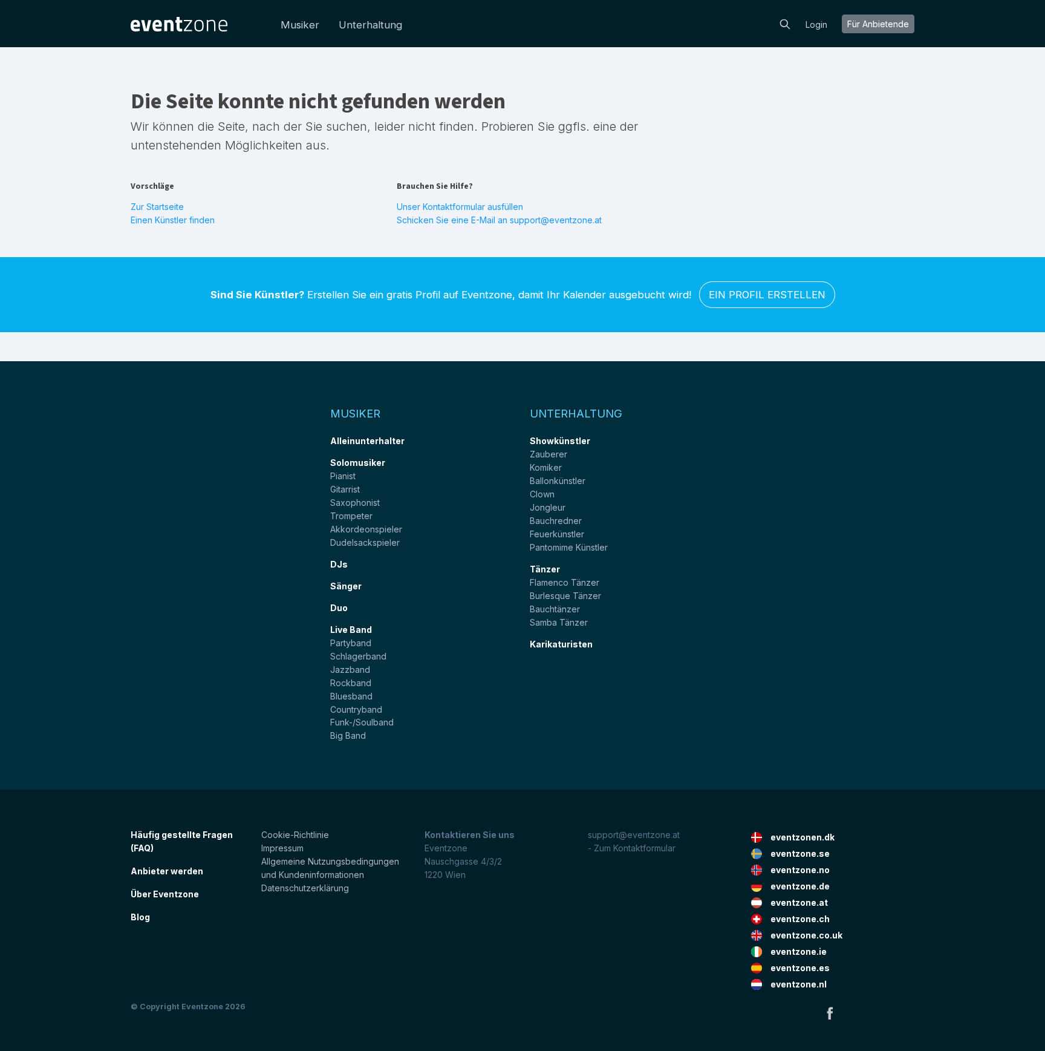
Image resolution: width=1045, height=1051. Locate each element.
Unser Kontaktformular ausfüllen (460, 206)
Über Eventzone (165, 894)
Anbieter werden (167, 871)
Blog (140, 917)
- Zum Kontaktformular (632, 848)
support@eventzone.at (634, 835)
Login (816, 24)
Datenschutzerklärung (305, 888)
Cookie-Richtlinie (295, 835)
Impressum (282, 848)
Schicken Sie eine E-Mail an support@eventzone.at (499, 220)
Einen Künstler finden (173, 220)
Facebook (830, 1013)
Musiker (300, 25)
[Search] (785, 23)
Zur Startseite (157, 206)
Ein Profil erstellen (767, 295)
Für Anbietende (878, 24)
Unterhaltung (370, 25)
